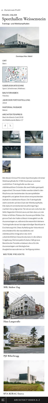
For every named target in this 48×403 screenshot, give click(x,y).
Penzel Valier (9, 15)
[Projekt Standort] (15, 74)
